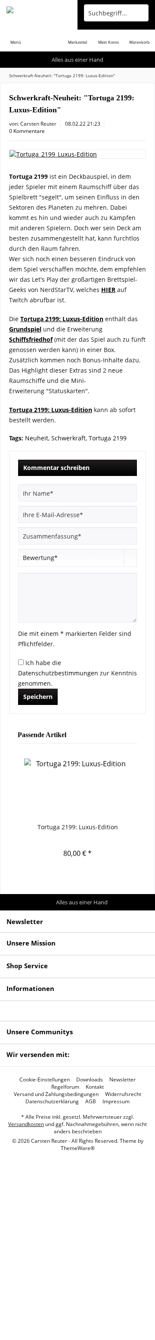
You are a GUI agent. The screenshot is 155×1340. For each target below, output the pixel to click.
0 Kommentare (27, 131)
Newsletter (122, 1079)
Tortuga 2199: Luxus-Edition (77, 827)
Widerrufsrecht (123, 1094)
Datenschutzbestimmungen (58, 673)
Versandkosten (26, 1124)
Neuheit (36, 438)
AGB (90, 1101)
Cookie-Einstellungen (44, 1079)
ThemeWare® (78, 1148)
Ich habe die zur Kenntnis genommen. (77, 673)
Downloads (89, 1079)
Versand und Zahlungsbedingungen (56, 1094)
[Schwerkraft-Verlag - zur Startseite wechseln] (38, 12)
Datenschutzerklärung (52, 1101)
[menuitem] (15, 36)
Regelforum (65, 1087)
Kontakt (95, 1087)
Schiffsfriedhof (31, 339)
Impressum (116, 1101)
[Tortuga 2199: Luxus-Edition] (77, 789)
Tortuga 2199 (108, 438)
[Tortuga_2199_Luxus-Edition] (77, 154)
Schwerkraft (68, 438)
